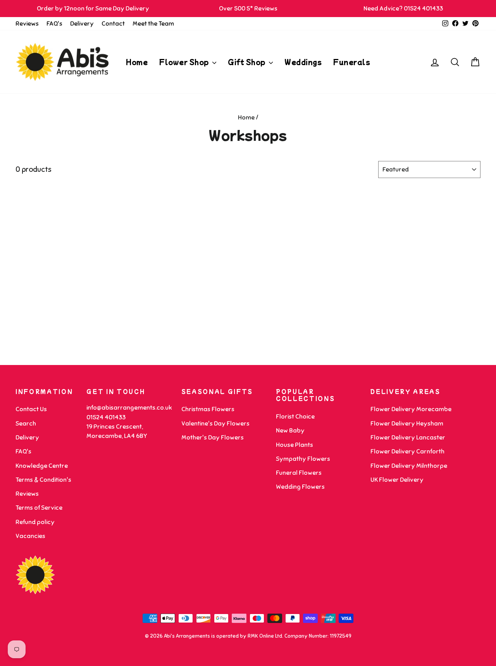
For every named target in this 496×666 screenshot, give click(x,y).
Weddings (303, 62)
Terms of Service (39, 508)
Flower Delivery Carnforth (407, 451)
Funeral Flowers (299, 473)
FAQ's (54, 24)
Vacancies (30, 536)
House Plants (294, 445)
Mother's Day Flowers (212, 437)
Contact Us (31, 409)
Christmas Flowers (207, 409)
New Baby (290, 430)
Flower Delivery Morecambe (410, 409)
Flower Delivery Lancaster (407, 437)
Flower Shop (184, 62)
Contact (113, 24)
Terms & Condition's (43, 480)
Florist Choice (295, 416)
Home (137, 62)
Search (26, 423)
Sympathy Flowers (303, 459)
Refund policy (35, 522)
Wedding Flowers (300, 487)
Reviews (27, 24)
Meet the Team (153, 24)
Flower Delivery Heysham (406, 423)
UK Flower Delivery (397, 480)
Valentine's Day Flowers (215, 423)
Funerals (351, 62)
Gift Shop (247, 62)
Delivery (82, 24)
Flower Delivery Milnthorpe (408, 466)
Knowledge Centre (42, 466)
